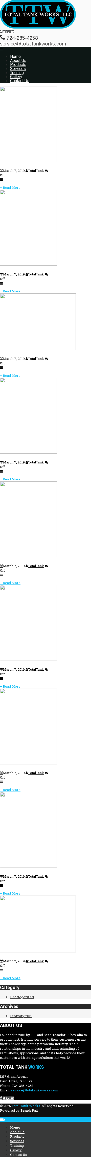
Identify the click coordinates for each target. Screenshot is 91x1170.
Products (18, 64)
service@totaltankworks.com (33, 43)
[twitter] (4, 32)
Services (18, 68)
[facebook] (1, 32)
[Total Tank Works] (38, 27)
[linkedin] (12, 32)
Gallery (16, 76)
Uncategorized (22, 997)
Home (15, 56)
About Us (18, 60)
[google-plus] (8, 32)
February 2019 (21, 1016)
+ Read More (10, 187)
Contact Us (19, 80)
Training (17, 72)
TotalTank (36, 170)
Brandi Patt (29, 1110)
